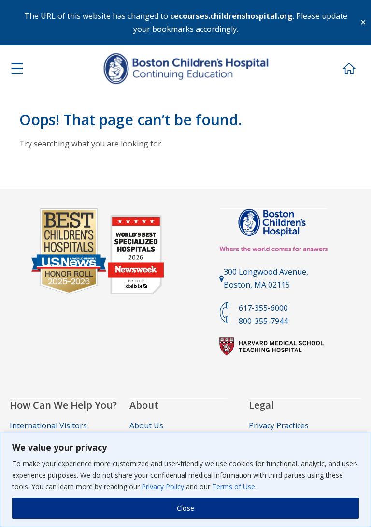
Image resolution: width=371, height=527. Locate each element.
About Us (146, 425)
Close (185, 507)
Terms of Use (233, 486)
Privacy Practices (279, 425)
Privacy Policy (163, 486)
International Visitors (48, 425)
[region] (185, 480)
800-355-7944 (263, 321)
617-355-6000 (263, 308)
